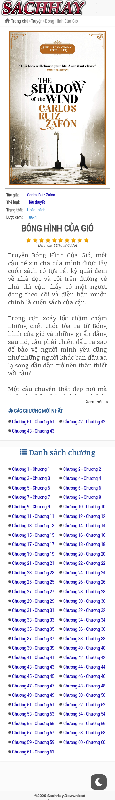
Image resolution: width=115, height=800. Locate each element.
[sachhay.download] (43, 7)
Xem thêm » (97, 401)
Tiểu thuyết (36, 202)
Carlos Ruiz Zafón (41, 195)
